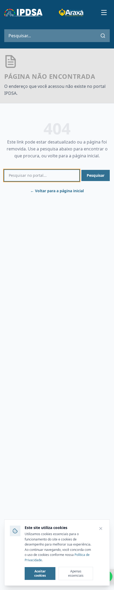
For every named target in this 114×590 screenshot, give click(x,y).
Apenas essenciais (76, 573)
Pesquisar (95, 175)
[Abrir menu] (104, 12)
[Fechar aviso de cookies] (100, 528)
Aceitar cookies (40, 573)
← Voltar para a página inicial (57, 190)
